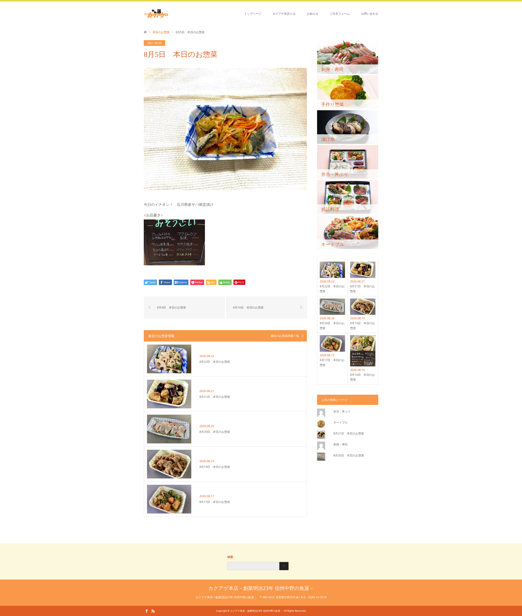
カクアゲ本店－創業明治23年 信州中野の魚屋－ (261, 588)
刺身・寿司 (340, 444)
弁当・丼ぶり (342, 411)
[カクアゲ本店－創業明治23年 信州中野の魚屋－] (168, 13)
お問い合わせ (369, 13)
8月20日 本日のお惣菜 (348, 455)
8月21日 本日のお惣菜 (348, 433)
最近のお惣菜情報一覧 (285, 335)
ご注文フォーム (340, 13)
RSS (152, 610)
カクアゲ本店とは (284, 13)
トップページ (252, 13)
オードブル (340, 422)
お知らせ (312, 13)
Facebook (146, 610)
